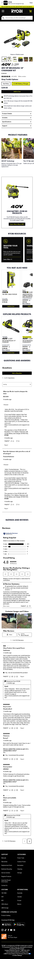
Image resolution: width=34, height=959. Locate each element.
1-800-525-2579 (24, 950)
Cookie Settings (17, 955)
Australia (19, 893)
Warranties (4, 861)
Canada (19, 896)
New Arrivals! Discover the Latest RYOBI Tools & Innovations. (17, 6)
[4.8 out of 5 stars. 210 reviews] (5, 346)
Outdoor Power (21, 861)
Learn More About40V (17, 224)
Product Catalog (5, 915)
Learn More (6, 259)
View (31, 3)
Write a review (22, 76)
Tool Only (6, 83)
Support (4, 126)
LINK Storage (4, 908)
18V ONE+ (4, 893)
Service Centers (5, 872)
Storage (19, 872)
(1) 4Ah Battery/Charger (20, 83)
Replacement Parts (6, 865)
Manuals (3, 858)
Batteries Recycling (6, 869)
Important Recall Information (5, 880)
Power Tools (20, 858)
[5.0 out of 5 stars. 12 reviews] (5, 300)
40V (2, 896)
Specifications (6, 122)
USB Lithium (4, 904)
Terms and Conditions (13, 952)
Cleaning (19, 869)
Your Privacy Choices (22, 953)
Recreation (20, 865)
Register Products (6, 876)
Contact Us (4, 885)
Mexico (19, 904)
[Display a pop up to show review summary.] (30, 301)
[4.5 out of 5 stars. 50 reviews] (25, 346)
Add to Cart (17, 91)
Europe (19, 900)
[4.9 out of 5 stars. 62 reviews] (25, 300)
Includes (4, 118)
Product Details (7, 113)
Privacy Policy (24, 952)
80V (2, 900)
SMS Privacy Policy (9, 953)
